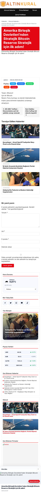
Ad (3, 231)
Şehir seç (8, 285)
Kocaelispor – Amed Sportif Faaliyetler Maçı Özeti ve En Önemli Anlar (20, 377)
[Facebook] (5, 303)
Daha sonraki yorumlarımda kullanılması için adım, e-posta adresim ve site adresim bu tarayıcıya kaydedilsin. (20, 259)
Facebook (21, 83)
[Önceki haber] (30, 316)
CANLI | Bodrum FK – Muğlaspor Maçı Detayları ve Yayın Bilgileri (19, 392)
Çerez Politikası (20, 14)
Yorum (4, 213)
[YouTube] (22, 303)
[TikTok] (27, 303)
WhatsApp (30, 83)
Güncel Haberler (9, 10)
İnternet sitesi (6, 247)
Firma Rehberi (24, 10)
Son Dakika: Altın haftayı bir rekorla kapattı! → (31, 112)
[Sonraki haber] (35, 316)
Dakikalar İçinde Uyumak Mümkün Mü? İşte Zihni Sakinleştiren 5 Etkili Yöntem (19, 388)
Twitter (13, 83)
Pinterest (14, 87)
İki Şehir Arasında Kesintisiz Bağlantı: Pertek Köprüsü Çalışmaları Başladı (20, 381)
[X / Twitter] (10, 303)
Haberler (4, 21)
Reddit (6, 87)
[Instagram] (16, 303)
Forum (35, 10)
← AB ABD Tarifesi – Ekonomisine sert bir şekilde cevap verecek (11, 111)
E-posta (5, 239)
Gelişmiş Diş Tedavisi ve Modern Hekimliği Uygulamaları (17, 385)
